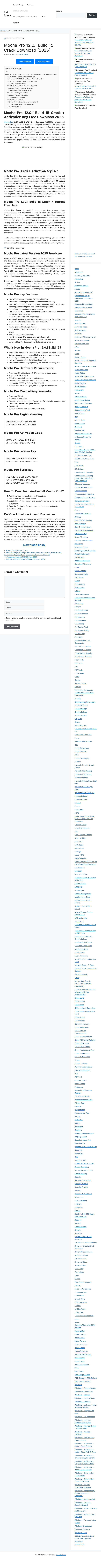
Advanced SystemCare (84, 304)
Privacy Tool (79, 1103)
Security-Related (81, 1187)
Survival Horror (80, 1227)
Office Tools (79, 1005)
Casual (77, 443)
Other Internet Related (83, 1037)
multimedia (79, 921)
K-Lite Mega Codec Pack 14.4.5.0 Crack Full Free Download (84, 818)
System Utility (80, 1265)
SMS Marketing (81, 1201)
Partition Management (83, 1067)
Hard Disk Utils (81, 725)
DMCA (43, 17)
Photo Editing (80, 1084)
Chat (76, 462)
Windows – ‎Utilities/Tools (85, 1398)
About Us (30, 5)
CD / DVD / (79, 446)
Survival (78, 1223)
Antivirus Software (82, 340)
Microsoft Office (81, 874)
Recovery (78, 1130)
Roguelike (78, 1153)
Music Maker (80, 953)
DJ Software (79, 557)
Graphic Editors (17, 550)
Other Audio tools (82, 1027)
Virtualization (80, 1358)
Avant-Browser (81, 397)
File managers (80, 620)
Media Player (80, 868)
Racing (77, 1123)
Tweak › (78, 1286)
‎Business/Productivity (83, 434)
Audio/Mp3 (79, 390)
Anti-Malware (80, 330)
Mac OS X (78, 842)
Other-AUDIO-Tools (82, 1057)
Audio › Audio (80, 357)
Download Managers (83, 564)
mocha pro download (43, 553)
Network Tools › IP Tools (84, 965)
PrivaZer (78, 1106)
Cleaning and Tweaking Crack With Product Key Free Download (84, 478)
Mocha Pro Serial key (17, 100)
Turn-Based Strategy (83, 1282)
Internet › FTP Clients (83, 774)
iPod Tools (79, 810)
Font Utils (78, 663)
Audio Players (80, 383)
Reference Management (84, 1133)
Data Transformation (83, 527)
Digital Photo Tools (82, 554)
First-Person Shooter (83, 657)
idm (76, 745)
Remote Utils (80, 1143)
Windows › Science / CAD (85, 1499)
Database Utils (80, 534)
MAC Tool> (79, 845)
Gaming (78, 687)
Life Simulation (80, 825)
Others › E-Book (81, 1064)
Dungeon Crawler (81, 574)
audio (77, 354)
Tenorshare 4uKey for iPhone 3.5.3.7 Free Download (83, 53)
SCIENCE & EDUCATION (84, 1164)
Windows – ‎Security (82, 1395)
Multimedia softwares (83, 946)
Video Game (80, 1338)
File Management (81, 614)
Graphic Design (81, 709)
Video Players (80, 1341)
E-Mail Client (80, 584)
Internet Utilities (81, 799)
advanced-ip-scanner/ (83, 307)
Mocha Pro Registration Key (19, 93)
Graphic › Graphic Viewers (85, 702)
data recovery (80, 524)
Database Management (84, 530)
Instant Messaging (82, 758)
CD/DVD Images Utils (83, 455)
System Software (81, 1255)
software (78, 1204)
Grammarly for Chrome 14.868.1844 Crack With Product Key (84, 692)
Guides (77, 722)
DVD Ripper (79, 577)
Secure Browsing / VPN (84, 1170)
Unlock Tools (80, 1299)
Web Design (79, 1371)
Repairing (78, 1150)
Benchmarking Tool (82, 410)
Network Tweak (81, 974)
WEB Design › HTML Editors (86, 1378)
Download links (16, 106)
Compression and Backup (85, 498)
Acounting (79, 279)
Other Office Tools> (82, 1047)
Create (77, 510)
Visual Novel (80, 1361)
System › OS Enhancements (86, 1243)
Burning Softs (80, 430)
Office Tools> (80, 1017)
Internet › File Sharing (83, 771)
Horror (77, 738)
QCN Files (79, 1120)
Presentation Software (83, 1100)
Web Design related (82, 1381)
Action (77, 282)
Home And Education (83, 735)
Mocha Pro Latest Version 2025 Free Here (23, 81)
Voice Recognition (82, 1365)
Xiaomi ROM (79, 1545)
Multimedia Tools (81, 949)
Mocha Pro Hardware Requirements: (21, 88)
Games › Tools (80, 683)
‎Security (78, 1177)
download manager (82, 561)
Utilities (78, 1306)
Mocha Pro (8, 122)
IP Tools (78, 803)
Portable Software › (82, 1096)
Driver (77, 567)
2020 (77, 269)
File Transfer (80, 634)
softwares (79, 1207)
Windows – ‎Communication (85, 1388)
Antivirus (78, 334)
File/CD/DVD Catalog (83, 646)
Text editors (79, 1272)
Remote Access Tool (83, 1140)
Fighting (78, 607)
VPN (76, 1368)
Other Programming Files (84, 1050)
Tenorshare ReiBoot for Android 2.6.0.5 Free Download (84, 99)
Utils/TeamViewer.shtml (84, 1316)
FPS (76, 667)
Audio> (77, 393)
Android (78, 320)
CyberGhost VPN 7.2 (83, 514)
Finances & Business (83, 650)
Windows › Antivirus (82, 1402)
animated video (81, 327)
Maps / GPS (79, 855)
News (77, 978)
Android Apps (80, 324)
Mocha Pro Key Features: (18, 83)
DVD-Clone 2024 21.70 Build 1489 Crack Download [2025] (25, 559)
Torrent (77, 1279)
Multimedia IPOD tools (83, 942)
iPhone (77, 806)
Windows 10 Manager (83, 1526)
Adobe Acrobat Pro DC (84, 292)
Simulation (79, 1197)
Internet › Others (81, 778)
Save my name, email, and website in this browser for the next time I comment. (33, 619)
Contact (16, 23)
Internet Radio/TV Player (84, 793)
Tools (77, 1275)
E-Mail (77, 581)
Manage (78, 852)
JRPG (77, 813)
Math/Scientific (81, 858)
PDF (76, 1074)
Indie (77, 755)
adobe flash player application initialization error (84, 298)
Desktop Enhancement (84, 540)
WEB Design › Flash (82, 1375)
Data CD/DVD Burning (83, 520)
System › (78, 1233)
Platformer (79, 1087)
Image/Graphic (80, 751)
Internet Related (81, 796)
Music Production (81, 956)
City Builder (79, 469)
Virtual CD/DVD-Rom (83, 1354)
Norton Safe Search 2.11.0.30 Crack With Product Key (83, 983)
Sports (77, 1211)
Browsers (78, 427)
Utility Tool (79, 1312)
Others (25, 550)
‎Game (77, 677)
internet (78, 762)
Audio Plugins (80, 387)
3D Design (79, 272)
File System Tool (81, 627)
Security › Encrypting (83, 1180)
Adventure (79, 311)
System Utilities (81, 1262)
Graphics (78, 719)
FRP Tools (79, 670)
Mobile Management (83, 894)
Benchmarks (79, 413)
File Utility (78, 637)
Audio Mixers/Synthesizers (85, 380)
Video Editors (80, 1334)
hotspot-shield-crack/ (83, 741)
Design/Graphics (81, 537)
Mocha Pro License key (18, 97)
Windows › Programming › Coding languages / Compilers (85, 1493)
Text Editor (79, 1269)
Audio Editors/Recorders (84, 376)
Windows (78, 1385)
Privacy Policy (18, 5)
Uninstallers (79, 1296)
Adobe (77, 289)
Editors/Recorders (82, 594)
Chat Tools (79, 466)
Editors (8, 550)
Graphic (78, 699)
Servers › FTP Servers (83, 1194)
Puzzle (77, 1116)
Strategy (78, 1220)
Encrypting (79, 603)
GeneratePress (61, 1555)
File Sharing (79, 624)
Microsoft (78, 871)
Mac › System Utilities (83, 835)
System (78, 1230)
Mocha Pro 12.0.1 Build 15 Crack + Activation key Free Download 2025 (31, 74)
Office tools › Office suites (85, 1008)
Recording (79, 1127)
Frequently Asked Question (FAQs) (25, 17)
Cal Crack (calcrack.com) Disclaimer (22, 104)
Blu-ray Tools (80, 420)
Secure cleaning (81, 1174)
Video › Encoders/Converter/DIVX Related (85, 1325)
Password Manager (82, 1070)
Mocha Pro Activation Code (19, 95)
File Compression (81, 610)
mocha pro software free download (38, 555)
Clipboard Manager (82, 484)
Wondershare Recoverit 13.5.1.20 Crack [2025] (21, 557)
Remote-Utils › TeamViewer (86, 1147)
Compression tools (82, 501)
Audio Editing (80, 373)
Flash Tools (79, 660)
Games (77, 680)
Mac (76, 831)
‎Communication (81, 491)
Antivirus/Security (82, 344)
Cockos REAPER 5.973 (84, 487)
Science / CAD (80, 1160)
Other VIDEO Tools (82, 1053)
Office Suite (79, 998)
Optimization (80, 1021)
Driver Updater (80, 571)
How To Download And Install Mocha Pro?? (24, 102)
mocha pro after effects (27, 553)
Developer (79, 544)
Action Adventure (81, 286)
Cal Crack (7, 14)
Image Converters (82, 748)
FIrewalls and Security (83, 653)
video (77, 1319)
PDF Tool (78, 1077)
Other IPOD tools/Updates (85, 1040)
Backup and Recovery (83, 403)
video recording (81, 1344)
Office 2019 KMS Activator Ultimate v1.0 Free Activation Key (85, 992)
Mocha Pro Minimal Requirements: (20, 90)
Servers (78, 1190)
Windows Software (82, 1529)
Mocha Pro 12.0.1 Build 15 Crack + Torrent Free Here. (27, 79)
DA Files (78, 517)
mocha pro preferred (18, 555)
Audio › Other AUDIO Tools (85, 366)
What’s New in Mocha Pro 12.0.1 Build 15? (23, 86)
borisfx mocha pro (12, 553)
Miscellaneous (80, 884)
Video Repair (80, 1348)
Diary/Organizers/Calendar (85, 551)
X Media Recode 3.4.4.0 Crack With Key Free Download (84, 1538)
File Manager (80, 617)
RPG (76, 1157)
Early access (80, 588)
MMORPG (78, 887)
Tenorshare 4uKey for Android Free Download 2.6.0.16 (84, 42)
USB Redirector (81, 1302)
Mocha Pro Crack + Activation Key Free (22, 76)
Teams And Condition (20, 11)
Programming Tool (82, 1113)
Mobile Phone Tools (82, 897)
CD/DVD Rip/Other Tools (84, 459)
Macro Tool (79, 848)
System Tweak (80, 1259)
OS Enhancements (82, 1024)
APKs (77, 347)
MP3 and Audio (81, 918)
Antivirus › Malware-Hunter (85, 337)
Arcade (77, 350)
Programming (80, 1110)
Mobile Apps (80, 890)
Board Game (80, 424)
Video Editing (80, 1331)
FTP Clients (79, 673)
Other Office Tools (82, 1043)
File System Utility (82, 630)
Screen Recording (82, 1167)
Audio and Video (81, 370)
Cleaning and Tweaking (84, 472)
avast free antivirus (82, 400)
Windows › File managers (85, 1417)
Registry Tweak (81, 1137)
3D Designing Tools (82, 276)
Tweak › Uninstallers (83, 1289)
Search (59, 11)
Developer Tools (81, 547)
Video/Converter (81, 1351)
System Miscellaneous (83, 1252)
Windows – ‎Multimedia (84, 1391)
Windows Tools (81, 1533)
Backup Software (81, 407)
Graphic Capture (81, 705)
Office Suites (80, 1001)
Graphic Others (81, 715)
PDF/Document (81, 1080)
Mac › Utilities (80, 838)
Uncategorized (80, 1292)
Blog (76, 417)
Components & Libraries (84, 494)
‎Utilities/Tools (80, 1309)
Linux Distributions (82, 828)
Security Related (81, 1184)
